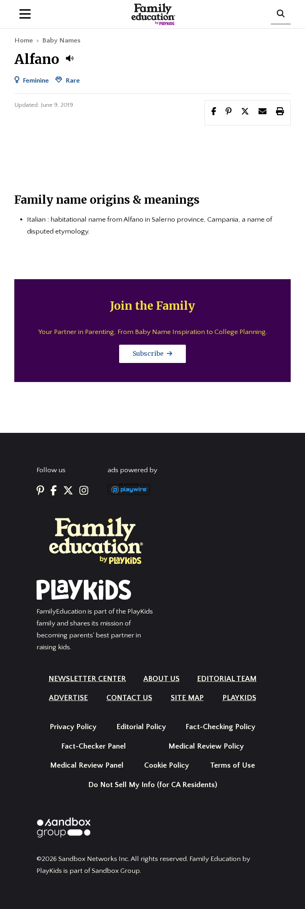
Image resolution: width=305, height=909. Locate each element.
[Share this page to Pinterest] (229, 112)
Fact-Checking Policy (220, 727)
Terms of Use (232, 765)
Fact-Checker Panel (93, 746)
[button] (69, 58)
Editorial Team (227, 679)
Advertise (68, 698)
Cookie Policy (166, 765)
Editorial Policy (141, 727)
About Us (161, 679)
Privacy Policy (73, 727)
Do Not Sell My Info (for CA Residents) (152, 785)
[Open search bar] (281, 14)
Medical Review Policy (206, 746)
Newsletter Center (87, 679)
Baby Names (61, 40)
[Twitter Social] (68, 491)
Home (23, 40)
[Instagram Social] (83, 491)
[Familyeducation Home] (96, 540)
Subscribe (149, 353)
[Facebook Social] (53, 491)
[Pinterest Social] (40, 491)
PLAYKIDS (239, 698)
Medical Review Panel (87, 765)
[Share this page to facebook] (213, 112)
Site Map (187, 698)
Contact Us (129, 698)
